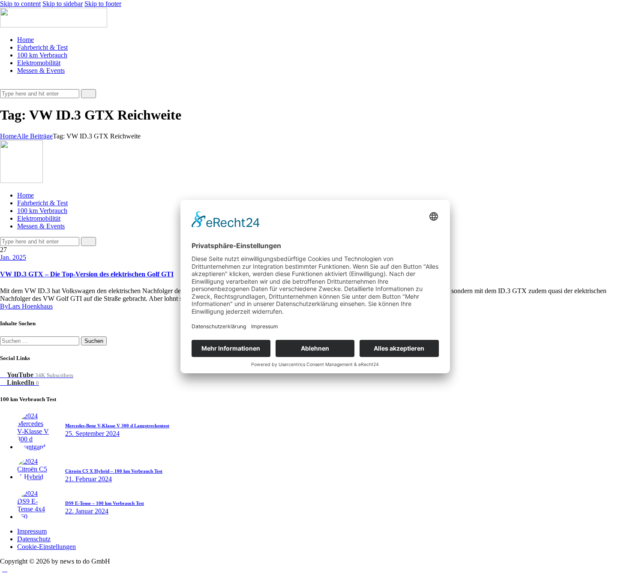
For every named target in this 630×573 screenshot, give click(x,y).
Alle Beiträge (35, 136)
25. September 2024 (92, 433)
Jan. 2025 (13, 257)
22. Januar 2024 (86, 511)
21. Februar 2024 (88, 479)
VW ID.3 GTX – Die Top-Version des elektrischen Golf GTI (87, 274)
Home (8, 136)
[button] (4, 85)
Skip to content (20, 3)
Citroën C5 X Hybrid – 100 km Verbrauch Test (113, 471)
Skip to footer (102, 3)
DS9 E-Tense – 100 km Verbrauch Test (104, 503)
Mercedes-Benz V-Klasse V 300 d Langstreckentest (117, 425)
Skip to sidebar (62, 3)
